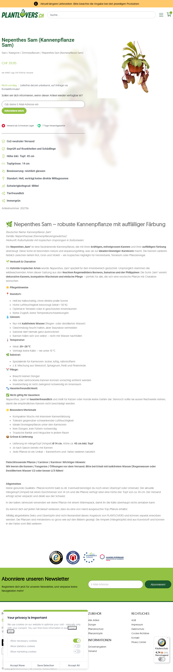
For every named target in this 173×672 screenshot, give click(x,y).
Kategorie (14, 52)
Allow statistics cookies (22, 646)
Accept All (74, 665)
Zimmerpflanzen (31, 52)
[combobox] (101, 14)
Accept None (17, 665)
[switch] (77, 641)
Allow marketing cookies (23, 651)
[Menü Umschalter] (161, 14)
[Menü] (168, 639)
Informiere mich (14, 111)
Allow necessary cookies (23, 640)
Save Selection (45, 665)
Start (4, 52)
